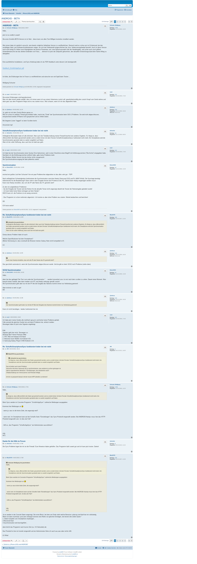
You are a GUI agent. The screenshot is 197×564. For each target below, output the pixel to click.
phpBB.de (75, 554)
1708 (116, 27)
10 (115, 167)
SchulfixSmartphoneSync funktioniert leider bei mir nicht (25, 131)
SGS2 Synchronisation (12, 270)
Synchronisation (9, 165)
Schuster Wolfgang (115, 25)
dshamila (112, 130)
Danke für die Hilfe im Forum (14, 441)
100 (116, 217)
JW (110, 346)
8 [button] (129, 22)
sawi (111, 92)
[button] (111, 21)
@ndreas (112, 107)
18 (115, 133)
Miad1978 (112, 214)
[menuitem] (15, 10)
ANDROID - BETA (10, 18)
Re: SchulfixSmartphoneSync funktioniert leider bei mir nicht (27, 215)
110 (116, 94)
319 (116, 109)
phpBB (61, 552)
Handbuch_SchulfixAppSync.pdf (13, 68)
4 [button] (122, 22)
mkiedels (112, 441)
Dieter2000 (113, 165)
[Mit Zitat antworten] (105, 26)
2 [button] (117, 22)
